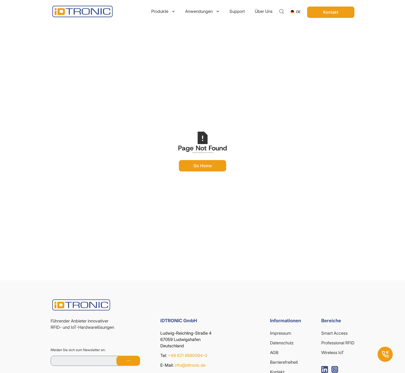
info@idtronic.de (190, 365)
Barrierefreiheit (284, 362)
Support (237, 11)
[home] (76, 11)
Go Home (202, 165)
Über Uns (264, 11)
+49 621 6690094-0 (187, 355)
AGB (274, 352)
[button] (163, 11)
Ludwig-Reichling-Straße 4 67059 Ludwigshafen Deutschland (186, 339)
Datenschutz (282, 342)
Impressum (280, 333)
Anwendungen (199, 11)
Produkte (159, 11)
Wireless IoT (332, 352)
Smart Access (334, 333)
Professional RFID (337, 342)
